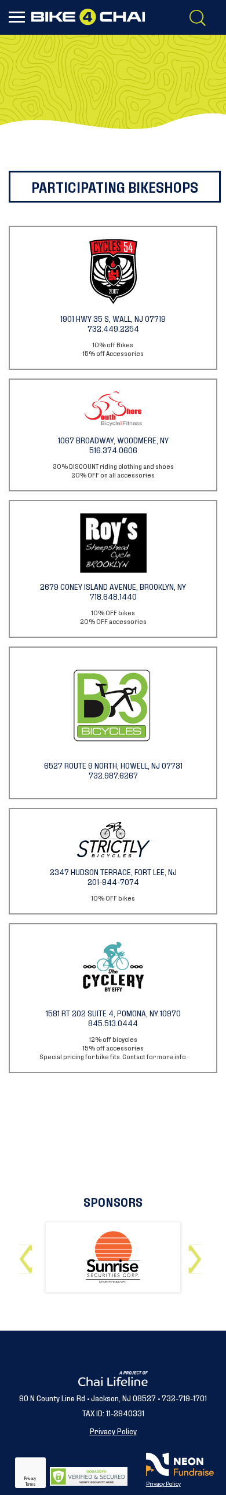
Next (197, 1254)
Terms (30, 1484)
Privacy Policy (113, 1430)
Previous (29, 1254)
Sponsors (113, 1201)
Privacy (30, 1478)
